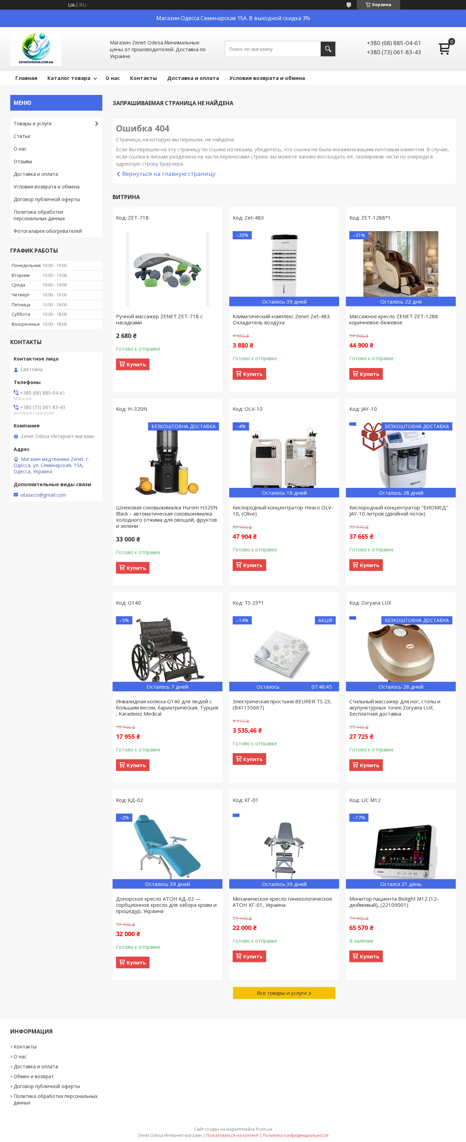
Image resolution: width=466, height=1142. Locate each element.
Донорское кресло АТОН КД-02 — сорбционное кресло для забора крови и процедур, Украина (166, 905)
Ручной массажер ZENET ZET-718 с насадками (159, 319)
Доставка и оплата (193, 77)
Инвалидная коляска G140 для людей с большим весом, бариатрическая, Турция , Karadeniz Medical (167, 707)
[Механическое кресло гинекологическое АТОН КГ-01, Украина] (284, 851)
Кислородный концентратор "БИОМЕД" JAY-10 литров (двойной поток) (398, 510)
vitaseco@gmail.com (43, 495)
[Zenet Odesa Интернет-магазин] (35, 49)
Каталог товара (68, 77)
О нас (112, 77)
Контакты (143, 77)
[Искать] (328, 49)
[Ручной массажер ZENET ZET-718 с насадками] (167, 268)
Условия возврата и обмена (267, 77)
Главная (26, 77)
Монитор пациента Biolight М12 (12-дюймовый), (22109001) (394, 902)
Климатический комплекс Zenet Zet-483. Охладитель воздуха (282, 319)
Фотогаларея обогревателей (48, 231)
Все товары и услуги (282, 992)
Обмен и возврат (34, 1076)
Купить (136, 364)
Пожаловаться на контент (232, 1135)
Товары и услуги (33, 123)
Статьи (22, 136)
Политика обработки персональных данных (39, 215)
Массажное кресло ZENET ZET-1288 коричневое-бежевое (393, 319)
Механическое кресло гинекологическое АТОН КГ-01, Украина (282, 902)
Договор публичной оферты (47, 199)
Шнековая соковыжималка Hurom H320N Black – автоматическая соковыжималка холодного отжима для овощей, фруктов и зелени (166, 516)
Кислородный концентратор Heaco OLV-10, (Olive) (283, 510)
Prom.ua (264, 1129)
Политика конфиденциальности (296, 1135)
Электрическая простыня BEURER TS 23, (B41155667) (282, 704)
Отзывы (23, 161)
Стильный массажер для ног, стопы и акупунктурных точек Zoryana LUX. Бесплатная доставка (394, 707)
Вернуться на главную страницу (169, 174)
